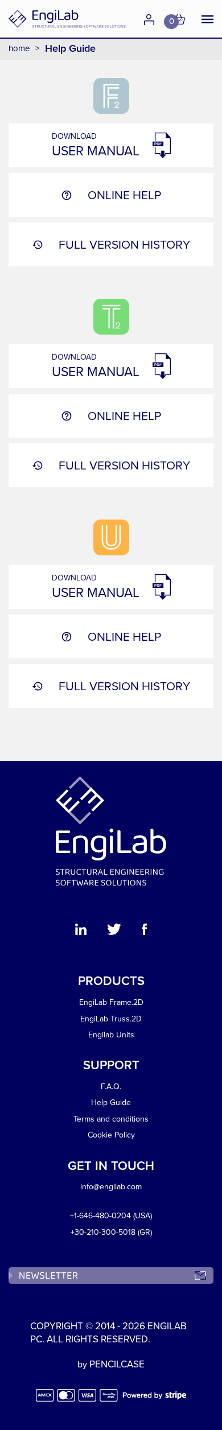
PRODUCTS (111, 980)
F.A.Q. (111, 1087)
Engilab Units (111, 1035)
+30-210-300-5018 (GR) (111, 1232)
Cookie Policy (111, 1135)
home (19, 49)
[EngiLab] (67, 19)
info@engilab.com (111, 1187)
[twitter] (114, 931)
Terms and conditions (111, 1119)
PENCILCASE (117, 1364)
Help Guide (111, 1102)
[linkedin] (81, 931)
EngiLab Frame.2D (111, 1002)
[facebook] (144, 931)
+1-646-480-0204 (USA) (111, 1216)
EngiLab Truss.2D (111, 1019)
